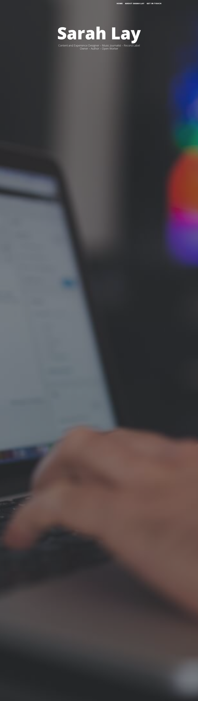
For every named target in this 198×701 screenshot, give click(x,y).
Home (120, 3)
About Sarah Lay (134, 3)
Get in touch (154, 3)
